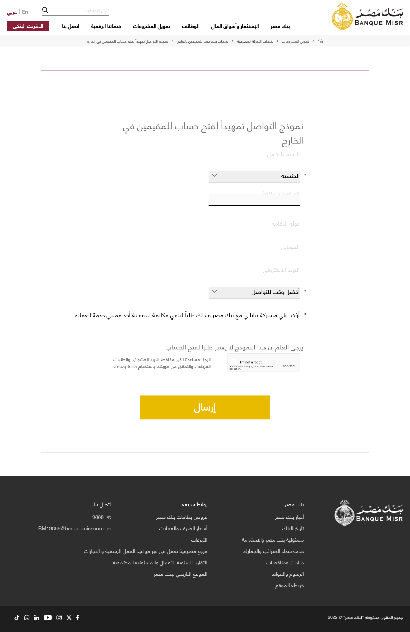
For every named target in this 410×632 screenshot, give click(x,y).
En (25, 11)
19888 (96, 516)
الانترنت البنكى (28, 25)
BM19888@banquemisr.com (71, 528)
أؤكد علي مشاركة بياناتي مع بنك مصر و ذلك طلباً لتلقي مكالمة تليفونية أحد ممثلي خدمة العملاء (187, 314)
